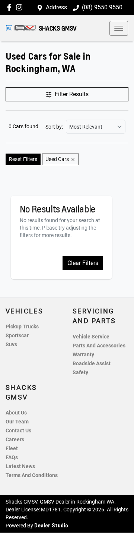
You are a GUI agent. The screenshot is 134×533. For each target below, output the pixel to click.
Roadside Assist (92, 363)
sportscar (17, 335)
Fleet (12, 448)
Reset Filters (23, 159)
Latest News (20, 466)
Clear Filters (82, 262)
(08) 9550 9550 (102, 7)
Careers (15, 439)
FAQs (12, 457)
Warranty (83, 354)
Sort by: (54, 126)
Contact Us (18, 431)
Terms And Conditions (32, 475)
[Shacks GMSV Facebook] (11, 7)
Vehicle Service (91, 337)
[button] (118, 28)
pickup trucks (22, 327)
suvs (11, 344)
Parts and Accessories (99, 346)
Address (56, 7)
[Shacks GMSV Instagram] (21, 7)
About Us (16, 413)
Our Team (17, 422)
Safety (80, 372)
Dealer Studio (51, 525)
